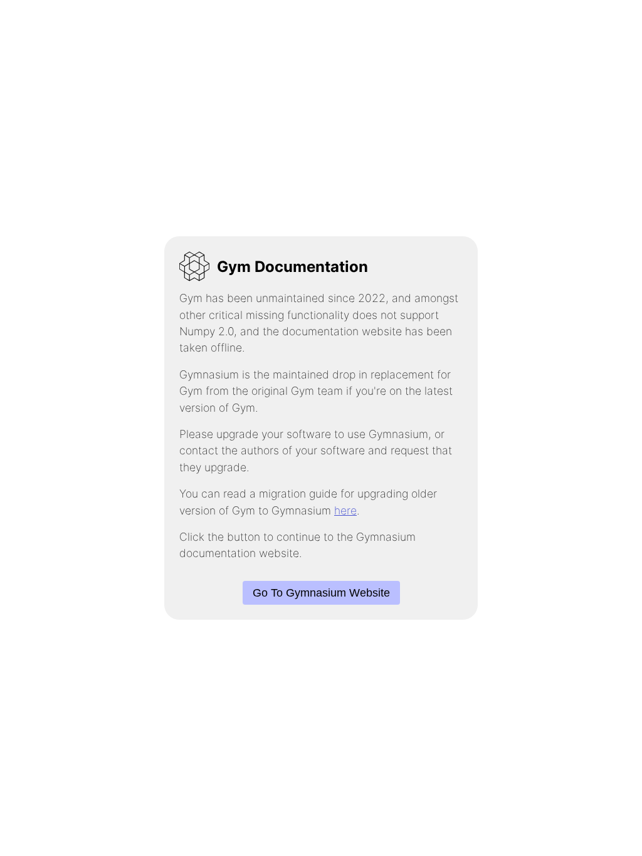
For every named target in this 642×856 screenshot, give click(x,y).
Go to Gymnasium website (321, 592)
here (345, 510)
